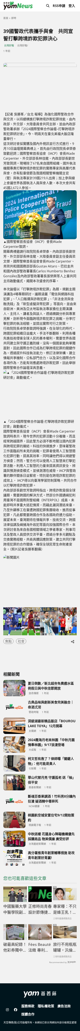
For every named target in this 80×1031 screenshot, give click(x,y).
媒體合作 (27, 1014)
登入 (72, 5)
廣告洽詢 (64, 1006)
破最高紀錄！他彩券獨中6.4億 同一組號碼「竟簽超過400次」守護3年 (15, 947)
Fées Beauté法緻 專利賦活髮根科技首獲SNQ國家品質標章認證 (40, 947)
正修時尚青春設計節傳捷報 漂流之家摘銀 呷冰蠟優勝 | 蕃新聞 (40, 909)
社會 (21, 641)
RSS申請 (59, 5)
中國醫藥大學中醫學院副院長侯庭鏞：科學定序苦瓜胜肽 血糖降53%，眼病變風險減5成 (15, 909)
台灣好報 (9, 45)
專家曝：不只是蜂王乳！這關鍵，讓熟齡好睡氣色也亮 (65, 909)
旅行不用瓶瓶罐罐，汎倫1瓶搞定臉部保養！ (65, 947)
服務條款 (27, 1006)
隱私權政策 (46, 1006)
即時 (13, 18)
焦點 (8, 641)
